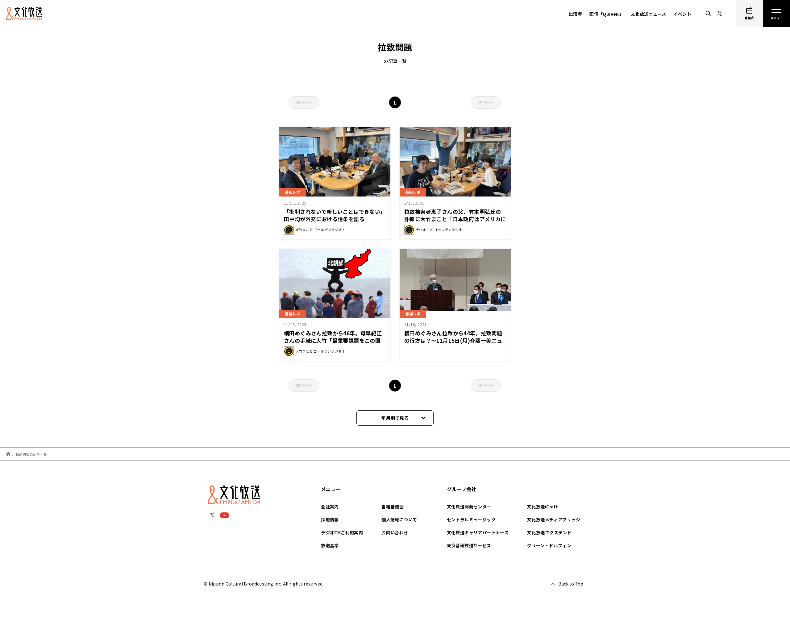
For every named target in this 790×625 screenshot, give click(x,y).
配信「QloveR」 (606, 14)
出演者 (575, 14)
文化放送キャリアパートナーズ (478, 532)
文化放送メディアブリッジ (553, 519)
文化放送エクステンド (549, 532)
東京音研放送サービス (469, 545)
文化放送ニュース (648, 14)
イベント (682, 14)
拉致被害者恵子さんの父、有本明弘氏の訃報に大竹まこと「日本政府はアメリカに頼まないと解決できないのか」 (455, 219)
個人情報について (399, 519)
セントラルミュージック (471, 519)
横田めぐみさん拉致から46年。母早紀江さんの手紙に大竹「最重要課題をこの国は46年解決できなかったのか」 (333, 340)
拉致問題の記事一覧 (31, 453)
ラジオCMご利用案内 (342, 532)
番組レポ (292, 192)
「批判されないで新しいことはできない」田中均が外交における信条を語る (335, 215)
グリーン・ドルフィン (549, 545)
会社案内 (330, 506)
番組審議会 (392, 506)
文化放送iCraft (542, 506)
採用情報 (330, 519)
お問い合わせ (394, 532)
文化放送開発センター (469, 506)
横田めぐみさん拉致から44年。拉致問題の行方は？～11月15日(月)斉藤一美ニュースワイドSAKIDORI (453, 340)
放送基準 (330, 545)
